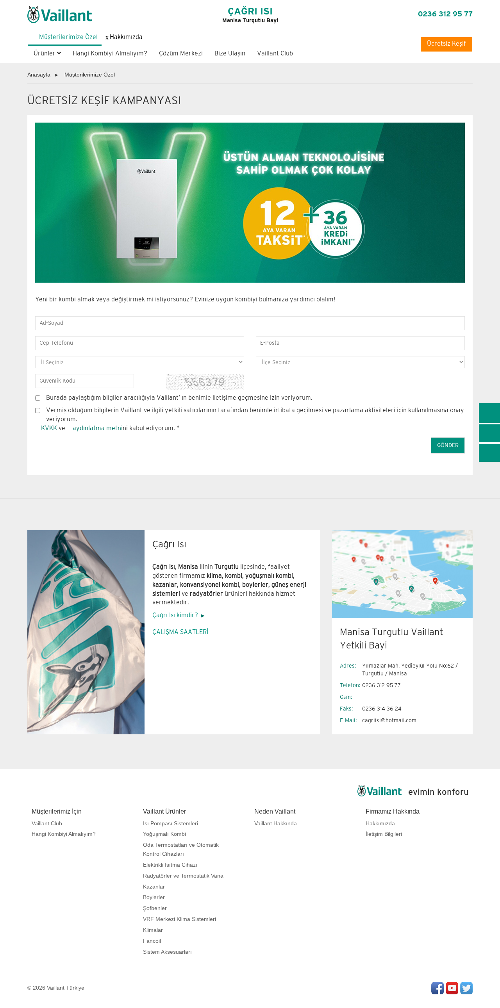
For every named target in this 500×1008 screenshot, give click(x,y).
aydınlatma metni (98, 428)
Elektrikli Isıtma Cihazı (170, 865)
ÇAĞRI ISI (250, 15)
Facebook (437, 988)
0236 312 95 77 (445, 14)
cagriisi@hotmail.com (389, 720)
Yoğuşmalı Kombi (164, 834)
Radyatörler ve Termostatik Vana (183, 876)
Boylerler (154, 897)
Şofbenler (155, 908)
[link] (489, 413)
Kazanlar (154, 886)
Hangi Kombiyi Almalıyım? (110, 54)
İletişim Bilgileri (384, 834)
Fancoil (152, 941)
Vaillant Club (275, 54)
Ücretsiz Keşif (446, 44)
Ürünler (45, 54)
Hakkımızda (380, 823)
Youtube (452, 988)
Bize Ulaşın (229, 54)
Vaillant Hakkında (275, 823)
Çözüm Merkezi (181, 54)
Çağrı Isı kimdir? (175, 615)
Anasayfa (38, 74)
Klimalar (153, 930)
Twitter (466, 988)
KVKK (49, 428)
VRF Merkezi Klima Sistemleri (179, 919)
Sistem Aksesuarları (167, 952)
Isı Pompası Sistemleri (170, 823)
